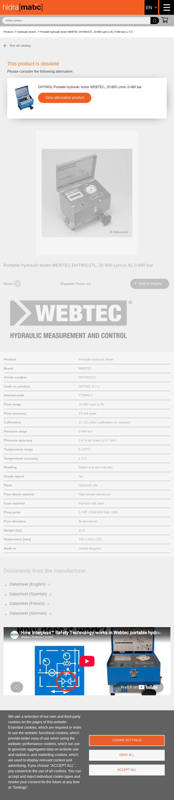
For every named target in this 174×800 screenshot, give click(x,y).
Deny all (126, 755)
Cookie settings (126, 740)
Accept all (126, 769)
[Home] (22, 7)
